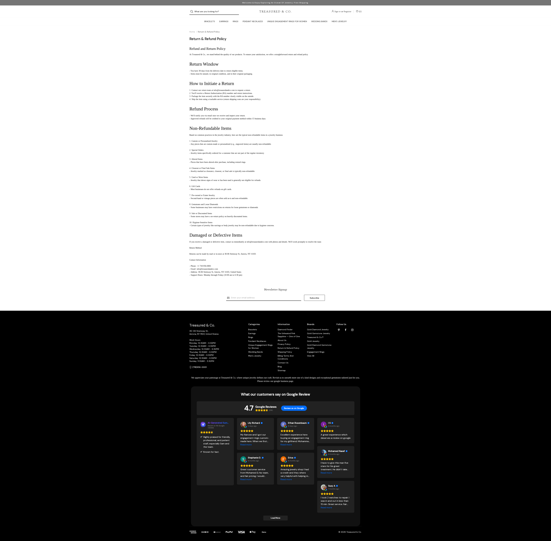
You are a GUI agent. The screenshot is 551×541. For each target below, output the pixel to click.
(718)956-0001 (199, 367)
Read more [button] (246, 444)
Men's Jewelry (339, 21)
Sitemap (282, 370)
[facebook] (345, 330)
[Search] (192, 11)
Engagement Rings (315, 352)
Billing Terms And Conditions (285, 357)
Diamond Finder (285, 329)
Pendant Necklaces (253, 21)
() (360, 11)
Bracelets (209, 21)
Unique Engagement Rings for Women (287, 21)
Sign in (337, 11)
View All (310, 355)
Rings (235, 21)
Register (347, 11)
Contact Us (283, 362)
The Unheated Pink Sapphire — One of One (289, 335)
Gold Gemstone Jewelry (318, 333)
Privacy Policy (284, 344)
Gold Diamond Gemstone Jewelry (319, 346)
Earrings (223, 21)
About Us (282, 340)
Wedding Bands (319, 21)
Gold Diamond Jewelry (318, 329)
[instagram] (352, 330)
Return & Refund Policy (288, 348)
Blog (280, 366)
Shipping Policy (285, 352)
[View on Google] (243, 424)
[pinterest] (339, 330)
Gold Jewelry (313, 341)
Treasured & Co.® (315, 337)
